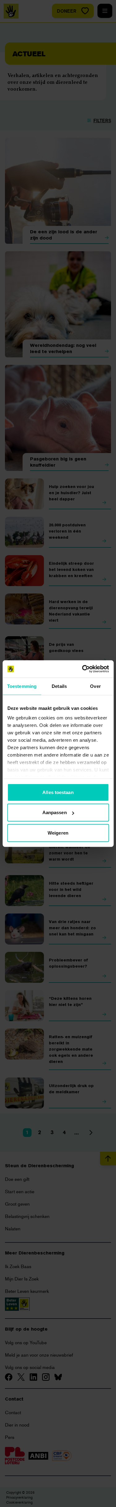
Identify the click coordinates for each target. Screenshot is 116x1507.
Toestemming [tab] (22, 686)
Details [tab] (59, 686)
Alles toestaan (57, 792)
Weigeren (58, 832)
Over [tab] (95, 686)
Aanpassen (54, 812)
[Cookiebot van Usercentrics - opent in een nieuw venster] (82, 669)
